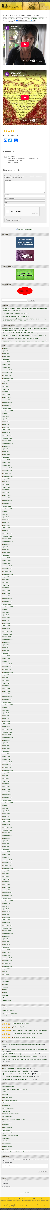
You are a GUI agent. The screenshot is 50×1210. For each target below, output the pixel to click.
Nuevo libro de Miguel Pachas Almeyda (24, 1037)
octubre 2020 (7, 538)
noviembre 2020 (7, 536)
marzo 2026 (6, 362)
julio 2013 (5, 775)
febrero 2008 (6, 952)
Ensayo (5, 984)
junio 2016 (6, 680)
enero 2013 (6, 792)
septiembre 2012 (8, 803)
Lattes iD (5, 1094)
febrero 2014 (6, 756)
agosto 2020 (6, 544)
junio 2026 (6, 353)
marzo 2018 (6, 623)
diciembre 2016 (7, 664)
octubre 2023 (7, 440)
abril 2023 (6, 457)
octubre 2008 (7, 930)
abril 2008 (6, 947)
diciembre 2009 (7, 892)
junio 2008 (6, 941)
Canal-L (5, 1141)
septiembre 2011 (8, 835)
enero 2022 (6, 498)
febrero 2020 (6, 560)
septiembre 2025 (8, 378)
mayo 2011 (6, 846)
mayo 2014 (6, 748)
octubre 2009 (7, 898)
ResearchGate (7, 1097)
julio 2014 (5, 743)
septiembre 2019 (8, 574)
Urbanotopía (6, 1124)
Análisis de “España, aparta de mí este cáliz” (15, 1071)
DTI (41, 1198)
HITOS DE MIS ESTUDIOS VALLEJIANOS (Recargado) (24, 332)
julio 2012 (5, 808)
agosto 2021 (6, 511)
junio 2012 (6, 811)
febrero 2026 (6, 364)
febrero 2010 (6, 887)
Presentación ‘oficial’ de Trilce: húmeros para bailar (27, 1033)
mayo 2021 (6, 519)
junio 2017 (6, 647)
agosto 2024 (6, 413)
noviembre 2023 (7, 438)
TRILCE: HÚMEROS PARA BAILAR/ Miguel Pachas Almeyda (30, 1030)
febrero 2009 (6, 920)
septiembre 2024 (8, 411)
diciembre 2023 (7, 435)
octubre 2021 (7, 506)
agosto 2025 (6, 381)
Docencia (6, 981)
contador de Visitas (25, 1193)
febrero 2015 (6, 724)
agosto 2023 (6, 446)
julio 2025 (5, 383)
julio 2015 (5, 710)
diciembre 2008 (7, 925)
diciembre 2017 (7, 631)
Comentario (7, 180)
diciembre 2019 (7, 566)
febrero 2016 (6, 691)
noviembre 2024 (7, 405)
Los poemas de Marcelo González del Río (35, 341)
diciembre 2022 (7, 468)
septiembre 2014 (8, 737)
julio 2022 (5, 481)
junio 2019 (6, 582)
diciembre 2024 (7, 402)
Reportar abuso (44, 1200)
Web (5, 202)
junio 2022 (6, 484)
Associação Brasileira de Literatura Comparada (16, 1152)
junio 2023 (6, 451)
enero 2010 (6, 890)
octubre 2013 (7, 767)
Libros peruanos (7, 1103)
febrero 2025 (6, 397)
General (5, 987)
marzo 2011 (6, 852)
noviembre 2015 (7, 699)
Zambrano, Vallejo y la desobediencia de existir (16, 313)
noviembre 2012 (7, 797)
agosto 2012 (6, 805)
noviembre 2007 (7, 960)
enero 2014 (6, 759)
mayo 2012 (6, 813)
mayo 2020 (6, 552)
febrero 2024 (6, 430)
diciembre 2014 (7, 729)
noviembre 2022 (7, 470)
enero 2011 (6, 857)
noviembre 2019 (7, 568)
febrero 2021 (6, 528)
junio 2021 (6, 517)
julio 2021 (5, 514)
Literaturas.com (7, 1122)
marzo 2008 (6, 950)
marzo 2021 (6, 525)
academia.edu (7, 1143)
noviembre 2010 (7, 862)
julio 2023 (5, 449)
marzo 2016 (6, 688)
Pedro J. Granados (8, 1086)
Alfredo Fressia (7, 1146)
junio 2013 (6, 778)
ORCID (5, 1092)
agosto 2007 (6, 969)
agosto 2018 (6, 609)
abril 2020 (6, 555)
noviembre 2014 (7, 732)
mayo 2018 (6, 617)
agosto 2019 (6, 577)
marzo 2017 (6, 656)
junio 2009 (6, 909)
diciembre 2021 (7, 500)
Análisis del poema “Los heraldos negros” (15, 1068)
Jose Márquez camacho (10, 328)
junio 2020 (6, 549)
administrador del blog (41, 1206)
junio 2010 (6, 876)
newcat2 (5, 995)
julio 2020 (5, 547)
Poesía (13, 18)
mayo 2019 (6, 585)
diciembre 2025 (7, 370)
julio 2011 (5, 841)
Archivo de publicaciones (10, 1100)
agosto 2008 (6, 936)
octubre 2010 (7, 865)
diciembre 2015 (7, 696)
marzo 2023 (6, 460)
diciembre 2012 (7, 794)
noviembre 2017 (7, 634)
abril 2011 (6, 849)
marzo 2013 (6, 786)
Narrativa (5, 989)
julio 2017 (5, 645)
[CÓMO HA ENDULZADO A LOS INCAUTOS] (16, 316)
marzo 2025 (6, 394)
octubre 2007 (7, 963)
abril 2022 (6, 489)
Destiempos (6, 1111)
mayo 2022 (6, 487)
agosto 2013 (6, 773)
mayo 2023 (6, 454)
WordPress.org (7, 1016)
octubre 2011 (7, 832)
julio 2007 (5, 971)
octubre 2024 (7, 408)
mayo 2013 (6, 781)
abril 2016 (6, 685)
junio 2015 (6, 713)
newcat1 (5, 992)
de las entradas (9, 1010)
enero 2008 (6, 955)
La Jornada (6, 1130)
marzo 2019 (6, 590)
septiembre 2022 (8, 476)
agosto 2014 (6, 740)
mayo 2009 (6, 911)
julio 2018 (5, 612)
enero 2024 (6, 432)
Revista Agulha (7, 1127)
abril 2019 (6, 587)
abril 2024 (6, 424)
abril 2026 (6, 359)
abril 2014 (6, 751)
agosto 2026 (6, 348)
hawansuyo (6, 1138)
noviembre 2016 (7, 666)
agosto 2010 (6, 871)
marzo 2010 (6, 884)
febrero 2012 (6, 822)
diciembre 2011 (7, 827)
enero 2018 (6, 628)
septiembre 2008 (8, 933)
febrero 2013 (6, 789)
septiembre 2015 (8, 705)
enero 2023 (6, 465)
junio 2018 (6, 615)
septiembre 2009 (8, 901)
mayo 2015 (6, 715)
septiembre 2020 (8, 541)
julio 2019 (5, 579)
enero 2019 (6, 596)
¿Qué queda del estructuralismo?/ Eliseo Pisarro (17, 1076)
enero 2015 (6, 726)
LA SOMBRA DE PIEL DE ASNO (12, 311)
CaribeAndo (6, 1105)
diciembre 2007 (7, 958)
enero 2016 (6, 694)
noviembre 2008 (7, 928)
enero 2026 (6, 367)
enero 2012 (6, 824)
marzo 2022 (6, 492)
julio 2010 (5, 873)
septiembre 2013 (8, 770)
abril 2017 (6, 653)
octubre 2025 (7, 375)
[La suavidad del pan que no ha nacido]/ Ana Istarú (17, 1074)
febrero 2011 (6, 854)
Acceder (5, 1008)
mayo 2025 (6, 389)
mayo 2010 (6, 879)
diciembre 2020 (7, 533)
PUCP (22, 1200)
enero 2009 (6, 922)
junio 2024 (6, 419)
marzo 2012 (6, 819)
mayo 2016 (6, 683)
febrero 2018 (6, 626)
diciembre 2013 (7, 762)
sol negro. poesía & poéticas (11, 1113)
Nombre (7, 194)
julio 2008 (5, 939)
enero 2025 (6, 400)
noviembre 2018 (7, 601)
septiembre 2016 (8, 672)
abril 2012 (6, 816)
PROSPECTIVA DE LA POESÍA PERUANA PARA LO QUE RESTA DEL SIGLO (25, 308)
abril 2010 (6, 881)
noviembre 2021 (7, 503)
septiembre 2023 (8, 443)
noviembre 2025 (7, 372)
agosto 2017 (6, 642)
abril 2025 (6, 391)
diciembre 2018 (7, 598)
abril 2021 (6, 522)
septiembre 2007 (8, 966)
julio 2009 (5, 906)
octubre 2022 (7, 473)
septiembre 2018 (8, 607)
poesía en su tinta (8, 1133)
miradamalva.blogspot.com (10, 1135)
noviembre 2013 (7, 764)
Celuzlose (6, 1149)
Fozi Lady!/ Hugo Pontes (20, 1027)
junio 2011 (6, 843)
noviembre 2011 (7, 830)
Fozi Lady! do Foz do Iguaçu (21, 1023)
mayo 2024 (6, 421)
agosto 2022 (6, 479)
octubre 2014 (7, 734)
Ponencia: (23, 1044)
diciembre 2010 (7, 860)
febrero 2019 (6, 593)
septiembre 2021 (8, 509)
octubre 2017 (7, 636)
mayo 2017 (6, 650)
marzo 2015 (6, 721)
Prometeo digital (7, 1116)
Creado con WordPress (19, 1206)
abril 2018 (6, 620)
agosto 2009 (6, 903)
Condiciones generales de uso (32, 1200)
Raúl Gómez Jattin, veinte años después (34, 335)
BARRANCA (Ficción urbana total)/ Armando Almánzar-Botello (20, 1056)
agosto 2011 (6, 838)
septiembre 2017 (8, 639)
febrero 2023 (6, 462)
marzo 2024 (6, 427)
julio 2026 (5, 351)
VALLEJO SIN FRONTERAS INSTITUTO (15, 1089)
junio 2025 (6, 386)
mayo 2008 (6, 944)
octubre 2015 (7, 702)
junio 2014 (6, 745)
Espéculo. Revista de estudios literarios (14, 1119)
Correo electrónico (10, 198)
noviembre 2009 (7, 895)
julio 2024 (5, 416)
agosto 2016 (6, 675)
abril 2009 (6, 914)
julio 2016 (5, 677)
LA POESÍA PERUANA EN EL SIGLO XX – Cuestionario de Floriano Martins (24, 1059)
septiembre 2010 (8, 868)
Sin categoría (7, 1000)
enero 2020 (6, 563)
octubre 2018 (7, 604)
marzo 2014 (6, 754)
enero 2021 (6, 530)
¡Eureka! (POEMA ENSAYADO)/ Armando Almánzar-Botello (19, 1054)
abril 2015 (6, 718)
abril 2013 (6, 783)
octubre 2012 (7, 800)
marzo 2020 (6, 558)
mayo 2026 (6, 356)
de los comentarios (10, 1013)
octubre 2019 (7, 571)
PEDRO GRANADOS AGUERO (34, 18)
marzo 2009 (6, 917)
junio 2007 (6, 974)
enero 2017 (6, 661)
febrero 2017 (6, 658)
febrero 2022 (6, 495)
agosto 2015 (6, 707)
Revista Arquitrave (8, 1108)
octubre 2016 (7, 669)
